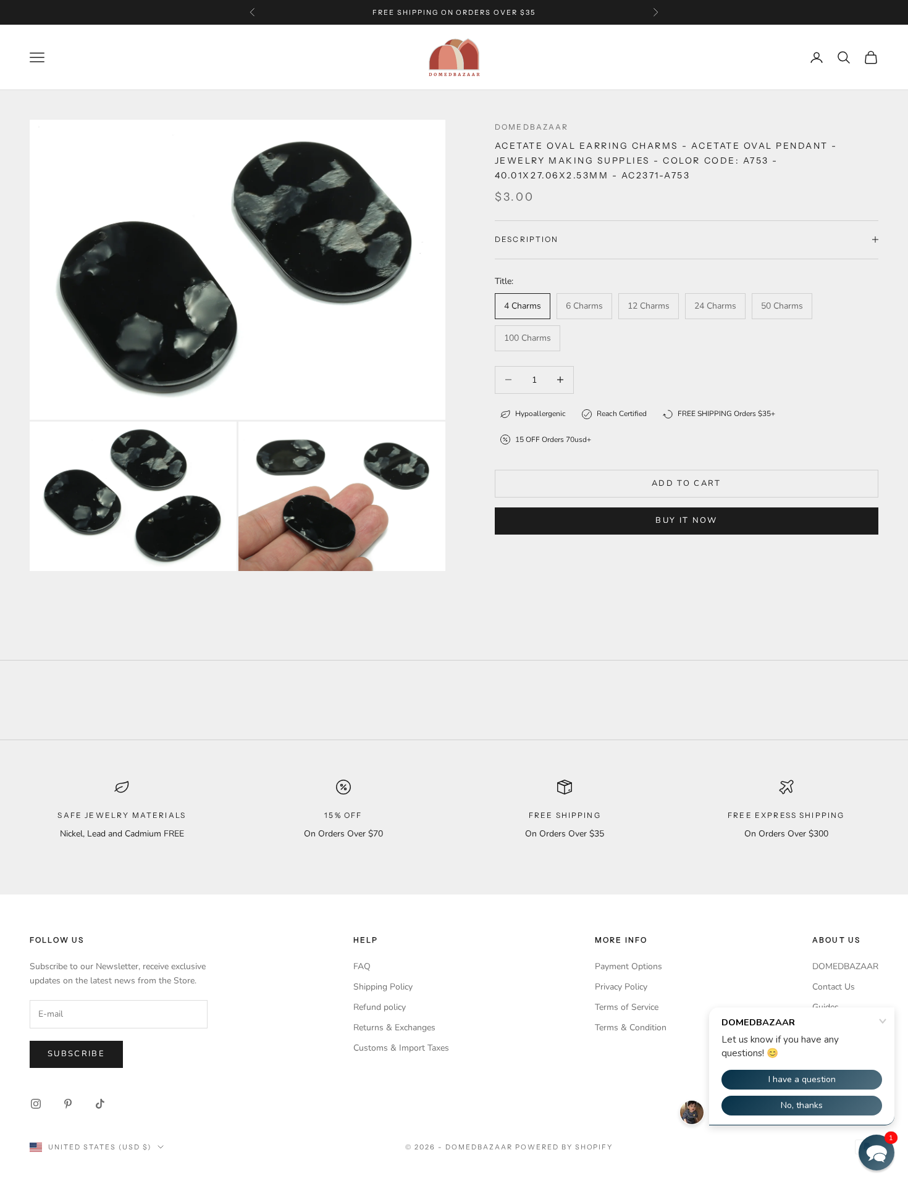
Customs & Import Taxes (401, 1048)
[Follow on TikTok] (100, 1104)
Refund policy (379, 1007)
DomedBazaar (532, 126)
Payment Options (628, 966)
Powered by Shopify (564, 1147)
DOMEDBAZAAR (845, 966)
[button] (876, 1152)
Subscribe (76, 1053)
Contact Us (833, 987)
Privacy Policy (621, 987)
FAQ (362, 966)
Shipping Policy (383, 987)
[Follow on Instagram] (36, 1104)
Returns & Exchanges (394, 1027)
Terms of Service (626, 1007)
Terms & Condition (630, 1027)
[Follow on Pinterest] (68, 1104)
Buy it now (686, 520)
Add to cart (686, 483)
